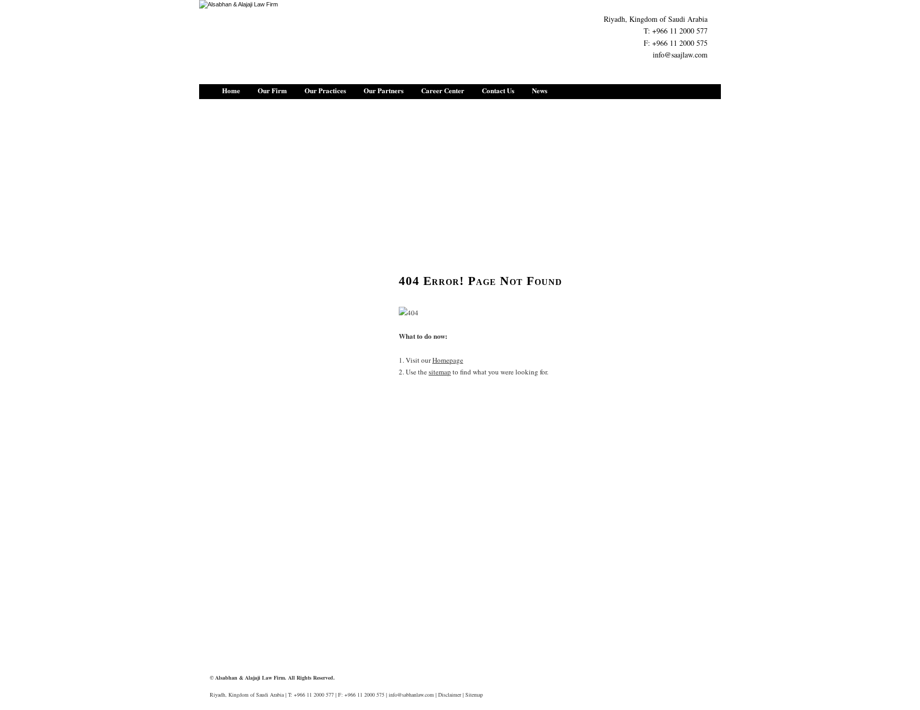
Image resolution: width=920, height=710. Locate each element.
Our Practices (325, 90)
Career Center (442, 90)
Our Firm (272, 90)
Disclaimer (449, 694)
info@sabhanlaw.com (411, 694)
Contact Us (498, 90)
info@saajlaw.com (680, 55)
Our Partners (384, 90)
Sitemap (474, 694)
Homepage (447, 360)
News (539, 90)
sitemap (440, 372)
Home (231, 90)
